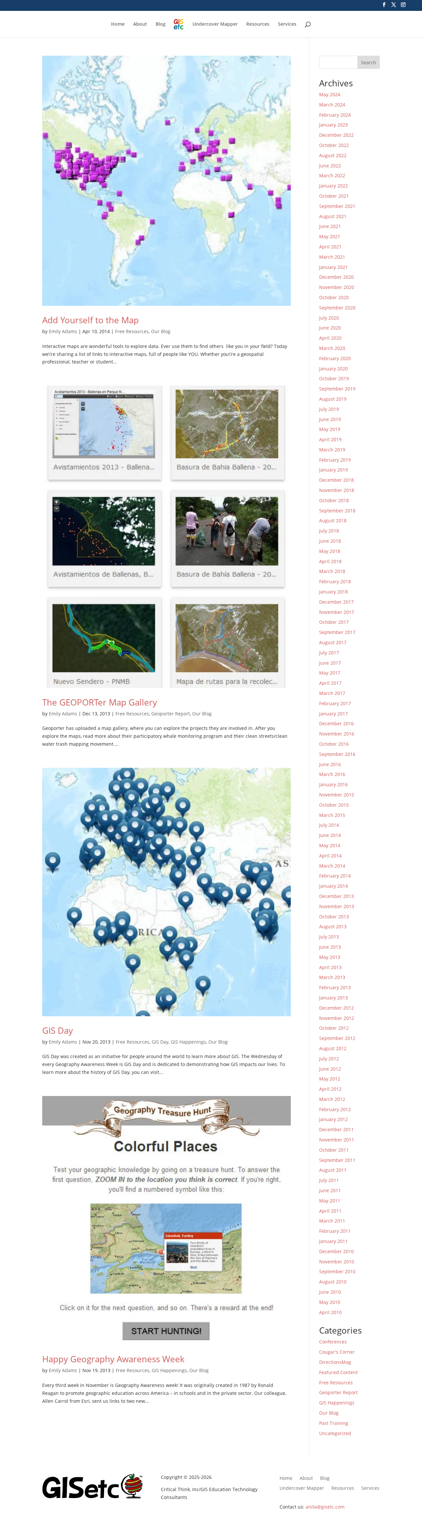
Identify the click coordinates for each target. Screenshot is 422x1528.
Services (287, 24)
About (140, 24)
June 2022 (330, 165)
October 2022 (334, 145)
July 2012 (329, 1058)
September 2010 (337, 1271)
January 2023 (333, 125)
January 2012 (333, 1119)
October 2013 (334, 916)
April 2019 (330, 439)
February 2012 (335, 1109)
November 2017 (336, 612)
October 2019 (334, 378)
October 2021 (334, 196)
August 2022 (333, 155)
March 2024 (332, 104)
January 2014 (333, 886)
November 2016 (336, 734)
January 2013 (333, 998)
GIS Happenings (188, 1042)
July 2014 (329, 825)
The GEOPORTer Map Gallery (99, 702)
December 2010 (336, 1251)
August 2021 (333, 216)
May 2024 (329, 94)
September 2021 (337, 206)
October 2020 (334, 297)
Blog (161, 24)
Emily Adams (63, 331)
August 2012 (333, 1048)
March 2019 (332, 450)
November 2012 (336, 1018)
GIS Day (57, 1030)
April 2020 (330, 338)
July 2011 (329, 1180)
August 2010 (333, 1282)
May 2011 (329, 1200)
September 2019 (337, 389)
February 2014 (335, 876)
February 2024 (335, 115)
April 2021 (330, 247)
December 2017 (336, 602)
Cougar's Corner (337, 1352)
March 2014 (332, 866)
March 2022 (332, 175)
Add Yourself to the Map (90, 320)
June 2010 (330, 1292)
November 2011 (336, 1140)
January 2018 (333, 592)
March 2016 (332, 774)
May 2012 (329, 1079)
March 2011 (332, 1221)
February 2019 (335, 460)
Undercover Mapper (215, 24)
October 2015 (334, 805)
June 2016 (330, 764)
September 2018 (337, 510)
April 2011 (330, 1211)
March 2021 (332, 257)
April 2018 (330, 561)
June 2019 (330, 419)
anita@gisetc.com (325, 1507)
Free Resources (132, 331)
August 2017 (333, 642)
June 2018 (330, 541)
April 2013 (330, 967)
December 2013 (336, 896)
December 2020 (336, 277)
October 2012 (334, 1028)
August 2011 (333, 1170)
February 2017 (335, 703)
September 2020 (337, 307)
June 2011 (330, 1190)
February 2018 (335, 581)
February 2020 (335, 358)
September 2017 (337, 632)
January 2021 (333, 267)
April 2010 (330, 1312)
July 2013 (329, 937)
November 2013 (336, 906)
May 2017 (329, 673)
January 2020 (333, 368)
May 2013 (329, 957)
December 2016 (336, 723)
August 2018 (333, 520)
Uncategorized (335, 1433)
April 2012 (330, 1089)
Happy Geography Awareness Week (113, 1359)
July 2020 (329, 318)
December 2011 (336, 1129)
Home (118, 24)
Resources (257, 24)
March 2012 (332, 1099)
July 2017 (329, 652)
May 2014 (329, 845)
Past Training (333, 1423)
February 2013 (335, 987)
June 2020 (330, 328)
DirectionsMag (335, 1362)
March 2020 (332, 348)
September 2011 (337, 1160)
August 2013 (333, 926)
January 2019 (333, 470)
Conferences (333, 1342)
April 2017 (330, 683)
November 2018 (336, 490)
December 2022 (336, 135)
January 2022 (333, 186)
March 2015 (332, 815)
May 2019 (329, 429)
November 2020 (336, 287)
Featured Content (338, 1372)
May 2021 (329, 236)
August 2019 (333, 399)
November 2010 (336, 1261)
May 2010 (329, 1302)
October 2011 (334, 1150)
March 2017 (332, 693)
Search (368, 62)
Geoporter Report (170, 713)
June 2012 (330, 1069)
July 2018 (329, 531)
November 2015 (336, 795)
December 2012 (336, 1008)
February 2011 (335, 1231)
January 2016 (333, 784)
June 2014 (330, 835)
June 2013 (330, 947)
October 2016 (334, 744)
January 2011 (333, 1241)
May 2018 (329, 551)
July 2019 (329, 409)
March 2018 (332, 571)
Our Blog (160, 331)
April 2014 (330, 855)
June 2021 (330, 226)
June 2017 (330, 663)
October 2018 (334, 500)
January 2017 (333, 713)
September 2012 (337, 1038)
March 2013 (332, 977)
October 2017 (334, 622)
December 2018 (336, 480)
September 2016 (337, 754)
